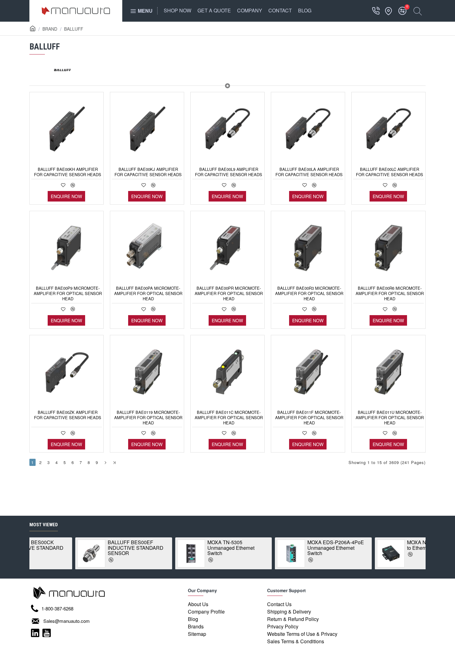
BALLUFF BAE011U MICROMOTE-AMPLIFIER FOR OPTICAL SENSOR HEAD (390, 418)
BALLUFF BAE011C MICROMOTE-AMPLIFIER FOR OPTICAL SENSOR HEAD (229, 418)
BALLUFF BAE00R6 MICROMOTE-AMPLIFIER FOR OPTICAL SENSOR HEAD (390, 294)
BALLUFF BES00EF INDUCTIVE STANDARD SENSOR (90, 548)
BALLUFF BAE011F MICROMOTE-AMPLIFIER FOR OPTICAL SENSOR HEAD (309, 418)
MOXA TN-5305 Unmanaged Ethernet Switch (185, 548)
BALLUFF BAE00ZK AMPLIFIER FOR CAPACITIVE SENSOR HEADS (67, 415)
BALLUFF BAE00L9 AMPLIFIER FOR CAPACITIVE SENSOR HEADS (228, 172)
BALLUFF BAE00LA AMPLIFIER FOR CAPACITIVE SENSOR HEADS (309, 172)
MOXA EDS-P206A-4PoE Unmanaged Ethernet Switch (290, 548)
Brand (49, 29)
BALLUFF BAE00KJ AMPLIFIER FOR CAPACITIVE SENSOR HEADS (148, 172)
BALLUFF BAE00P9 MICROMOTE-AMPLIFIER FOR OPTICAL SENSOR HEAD (68, 294)
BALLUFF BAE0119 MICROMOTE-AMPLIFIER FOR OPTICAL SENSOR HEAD (148, 418)
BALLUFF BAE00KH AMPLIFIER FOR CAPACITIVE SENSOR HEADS (67, 172)
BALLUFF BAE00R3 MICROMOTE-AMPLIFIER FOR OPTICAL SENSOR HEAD (309, 294)
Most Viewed (43, 524)
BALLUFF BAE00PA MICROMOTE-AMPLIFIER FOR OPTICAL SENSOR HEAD (148, 294)
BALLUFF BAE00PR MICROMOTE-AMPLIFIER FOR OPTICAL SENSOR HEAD (229, 294)
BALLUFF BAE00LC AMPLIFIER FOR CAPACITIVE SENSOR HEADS (389, 172)
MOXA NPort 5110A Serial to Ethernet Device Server (390, 545)
